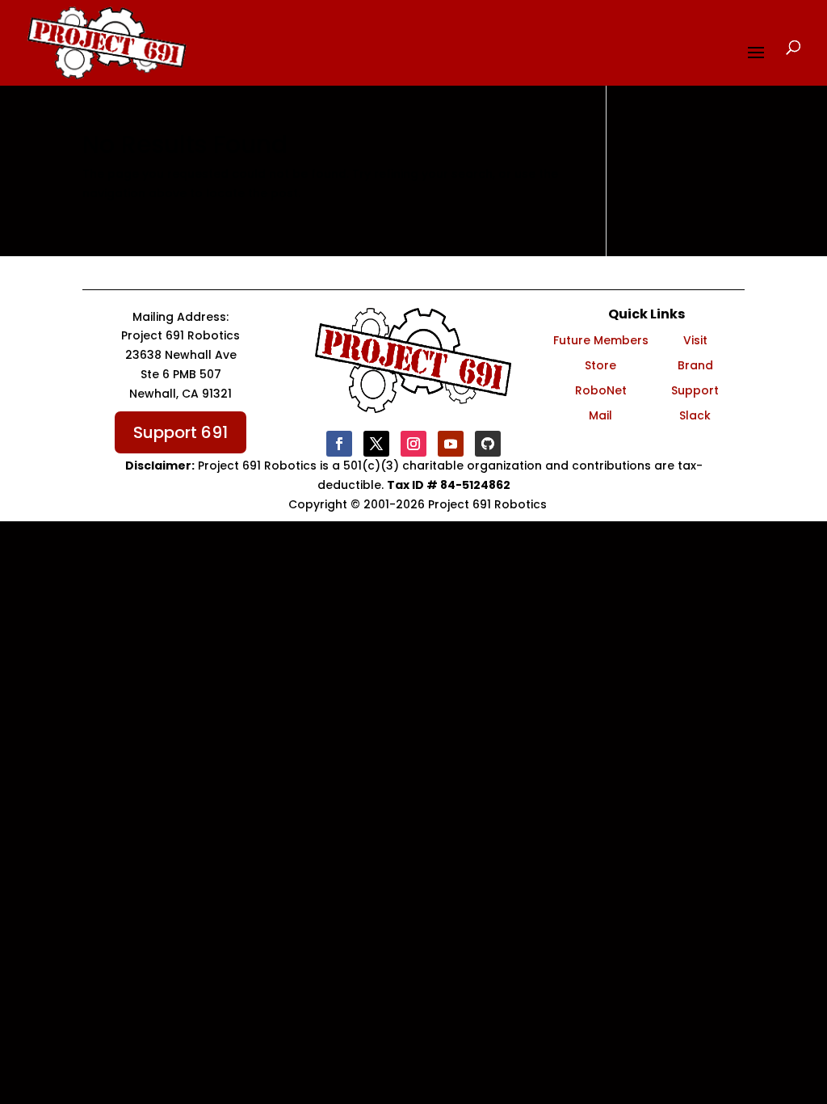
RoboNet (601, 390)
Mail (600, 415)
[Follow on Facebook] (339, 444)
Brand (695, 365)
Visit (695, 340)
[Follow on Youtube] (451, 444)
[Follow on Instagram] (413, 444)
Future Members (601, 340)
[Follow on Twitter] (376, 444)
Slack (695, 415)
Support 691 (180, 432)
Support (695, 390)
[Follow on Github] (488, 444)
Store (600, 365)
